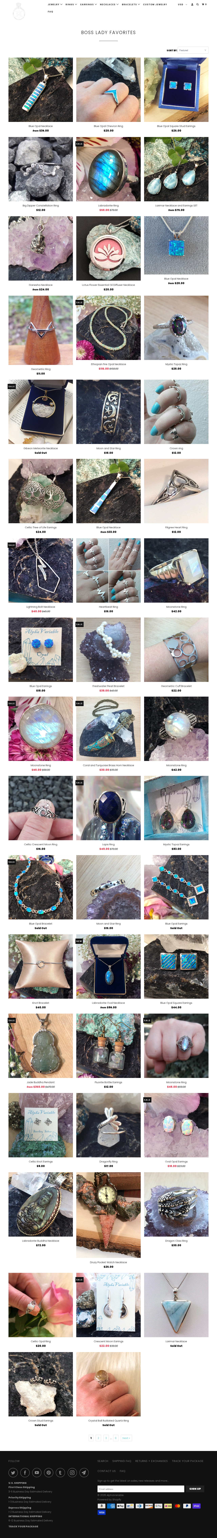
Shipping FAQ (121, 1461)
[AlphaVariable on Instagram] (73, 1472)
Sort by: (172, 50)
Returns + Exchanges (151, 1461)
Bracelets (130, 4)
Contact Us (106, 1471)
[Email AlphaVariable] (85, 1472)
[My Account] (193, 4)
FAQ (50, 11)
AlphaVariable (115, 1495)
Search (102, 1461)
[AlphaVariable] (25, 11)
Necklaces (108, 4)
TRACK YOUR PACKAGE (188, 1461)
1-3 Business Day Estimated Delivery (29, 1501)
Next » (126, 1438)
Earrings (87, 4)
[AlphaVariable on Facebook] (26, 1472)
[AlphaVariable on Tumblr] (61, 1472)
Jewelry (54, 4)
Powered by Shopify (109, 1499)
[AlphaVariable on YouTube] (37, 1472)
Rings (70, 4)
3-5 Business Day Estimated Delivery (30, 1491)
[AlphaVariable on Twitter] (14, 1472)
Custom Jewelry (155, 4)
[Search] (198, 4)
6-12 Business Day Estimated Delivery (30, 1520)
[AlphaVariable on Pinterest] (49, 1472)
